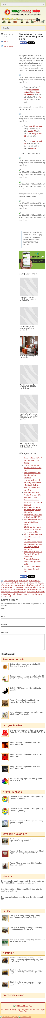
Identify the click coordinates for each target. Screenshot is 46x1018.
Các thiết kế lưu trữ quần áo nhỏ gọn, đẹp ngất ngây (33, 569)
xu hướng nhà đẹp (34, 594)
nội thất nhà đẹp (18, 587)
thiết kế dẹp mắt (10, 590)
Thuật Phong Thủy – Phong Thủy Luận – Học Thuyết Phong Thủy (26, 1010)
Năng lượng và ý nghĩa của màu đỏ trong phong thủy (27, 755)
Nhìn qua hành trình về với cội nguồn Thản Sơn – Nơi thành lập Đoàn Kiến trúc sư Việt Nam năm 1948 (32, 485)
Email (3, 616)
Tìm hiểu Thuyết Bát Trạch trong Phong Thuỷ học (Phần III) (26, 797)
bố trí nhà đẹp (23, 581)
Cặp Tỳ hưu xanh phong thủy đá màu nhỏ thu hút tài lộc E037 (27, 941)
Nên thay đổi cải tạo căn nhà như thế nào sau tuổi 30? (22, 898)
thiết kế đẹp (22, 592)
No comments (8, 46)
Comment (4, 632)
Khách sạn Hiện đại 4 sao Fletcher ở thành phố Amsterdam (33, 554)
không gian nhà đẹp (8, 583)
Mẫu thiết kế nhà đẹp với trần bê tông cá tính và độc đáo (33, 536)
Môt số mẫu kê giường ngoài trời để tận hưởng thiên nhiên (32, 509)
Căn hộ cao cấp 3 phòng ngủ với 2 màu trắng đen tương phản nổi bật (32, 529)
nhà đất (33, 148)
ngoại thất (17, 585)
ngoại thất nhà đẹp (27, 585)
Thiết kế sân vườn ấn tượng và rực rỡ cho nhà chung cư (33, 502)
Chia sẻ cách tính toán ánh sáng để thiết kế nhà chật (32, 467)
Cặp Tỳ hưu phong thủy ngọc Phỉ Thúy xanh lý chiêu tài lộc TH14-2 (26, 929)
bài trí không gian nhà (11, 581)
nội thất (9, 587)
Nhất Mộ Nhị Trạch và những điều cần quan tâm (25, 689)
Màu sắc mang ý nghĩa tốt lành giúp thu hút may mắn (26, 779)
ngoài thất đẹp (39, 585)
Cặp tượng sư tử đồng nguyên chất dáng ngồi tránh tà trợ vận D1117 (27, 840)
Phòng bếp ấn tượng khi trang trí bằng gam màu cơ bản (32, 561)
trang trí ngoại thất (33, 592)
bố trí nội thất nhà (34, 581)
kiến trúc (31, 583)
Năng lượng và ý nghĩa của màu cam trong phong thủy (25, 743)
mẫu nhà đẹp (9, 585)
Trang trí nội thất (12, 594)
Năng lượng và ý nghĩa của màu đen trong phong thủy (25, 767)
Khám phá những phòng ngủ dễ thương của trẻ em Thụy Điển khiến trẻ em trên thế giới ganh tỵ (22, 882)
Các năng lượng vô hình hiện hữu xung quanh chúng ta (26, 822)
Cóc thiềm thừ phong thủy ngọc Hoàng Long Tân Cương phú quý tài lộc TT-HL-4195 (26, 972)
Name (3, 609)
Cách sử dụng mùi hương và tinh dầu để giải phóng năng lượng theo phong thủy (27, 677)
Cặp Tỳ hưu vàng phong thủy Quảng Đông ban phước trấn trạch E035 (25, 916)
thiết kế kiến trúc (32, 590)
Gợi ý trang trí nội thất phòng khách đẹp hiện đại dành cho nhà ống (21, 890)
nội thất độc (28, 587)
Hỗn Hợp (7, 41)
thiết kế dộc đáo (21, 590)
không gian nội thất (21, 583)
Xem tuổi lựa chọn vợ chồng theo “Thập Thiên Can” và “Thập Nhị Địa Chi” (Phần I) (27, 731)
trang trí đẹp (23, 594)
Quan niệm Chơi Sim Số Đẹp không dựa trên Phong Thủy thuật (26, 713)
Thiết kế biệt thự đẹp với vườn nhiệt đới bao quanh (33, 522)
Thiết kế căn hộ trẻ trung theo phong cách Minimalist (32, 475)
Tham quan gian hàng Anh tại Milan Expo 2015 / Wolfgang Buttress (33, 495)
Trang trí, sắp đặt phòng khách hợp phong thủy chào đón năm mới (24, 701)
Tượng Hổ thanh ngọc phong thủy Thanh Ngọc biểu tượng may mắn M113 (27, 852)
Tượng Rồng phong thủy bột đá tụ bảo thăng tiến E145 (26, 864)
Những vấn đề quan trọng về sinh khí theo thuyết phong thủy (25, 665)
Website (4, 624)
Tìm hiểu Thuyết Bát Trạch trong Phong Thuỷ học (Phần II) (26, 810)
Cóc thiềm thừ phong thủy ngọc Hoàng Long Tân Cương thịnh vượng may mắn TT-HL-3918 (26, 959)
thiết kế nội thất (12, 592)
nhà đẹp (4, 587)
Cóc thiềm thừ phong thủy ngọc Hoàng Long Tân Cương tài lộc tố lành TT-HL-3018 (26, 984)
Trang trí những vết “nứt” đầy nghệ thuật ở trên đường (33, 460)
